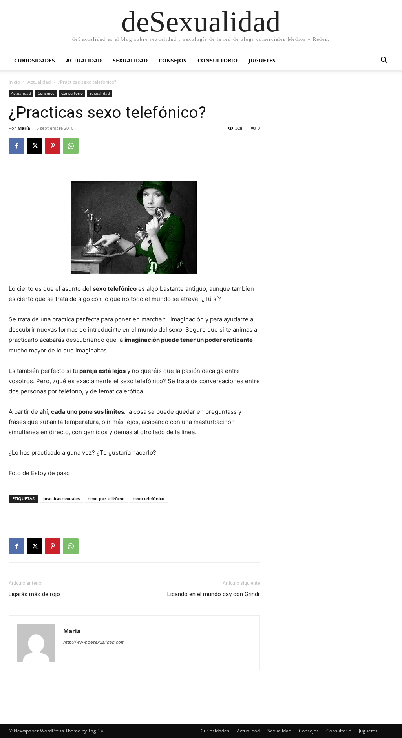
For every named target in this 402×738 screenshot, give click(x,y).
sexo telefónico (148, 498)
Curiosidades (34, 60)
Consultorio (217, 60)
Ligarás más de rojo (34, 594)
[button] (384, 61)
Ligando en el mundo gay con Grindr (213, 594)
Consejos (172, 60)
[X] (34, 146)
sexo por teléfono (106, 498)
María (24, 128)
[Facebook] (16, 146)
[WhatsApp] (71, 146)
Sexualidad (130, 60)
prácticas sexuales (61, 498)
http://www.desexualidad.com (94, 642)
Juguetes (262, 60)
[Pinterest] (52, 146)
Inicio (14, 82)
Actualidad (84, 60)
